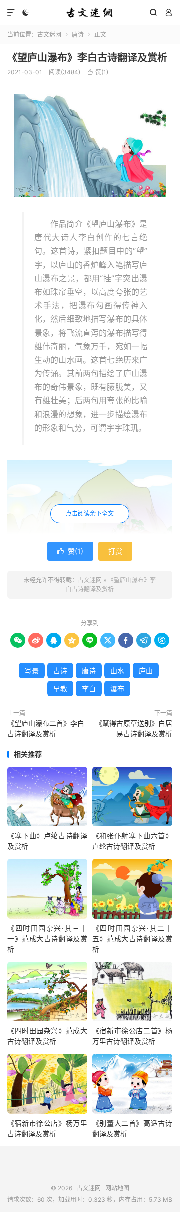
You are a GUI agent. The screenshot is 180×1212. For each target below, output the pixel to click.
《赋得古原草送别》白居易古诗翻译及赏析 (134, 728)
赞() (97, 72)
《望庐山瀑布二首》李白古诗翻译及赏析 (46, 728)
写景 (32, 670)
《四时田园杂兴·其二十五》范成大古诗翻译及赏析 (132, 938)
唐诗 (78, 34)
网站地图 (118, 1188)
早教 (61, 688)
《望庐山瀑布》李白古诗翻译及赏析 (88, 58)
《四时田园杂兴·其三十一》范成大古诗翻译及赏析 (48, 938)
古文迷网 (90, 13)
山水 (117, 670)
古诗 (61, 670)
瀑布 (117, 688)
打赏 (115, 551)
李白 (89, 688)
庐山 (146, 670)
